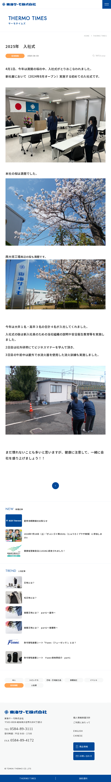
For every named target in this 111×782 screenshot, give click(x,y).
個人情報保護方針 (81, 717)
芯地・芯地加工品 (54, 680)
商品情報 (83, 746)
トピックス (34, 680)
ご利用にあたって (81, 722)
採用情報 (14, 685)
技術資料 (83, 778)
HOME (86, 35)
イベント (93, 680)
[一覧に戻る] (55, 487)
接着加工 (73, 680)
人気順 (34, 685)
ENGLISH (78, 730)
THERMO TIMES (28, 778)
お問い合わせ (85, 755)
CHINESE (78, 735)
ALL (14, 680)
